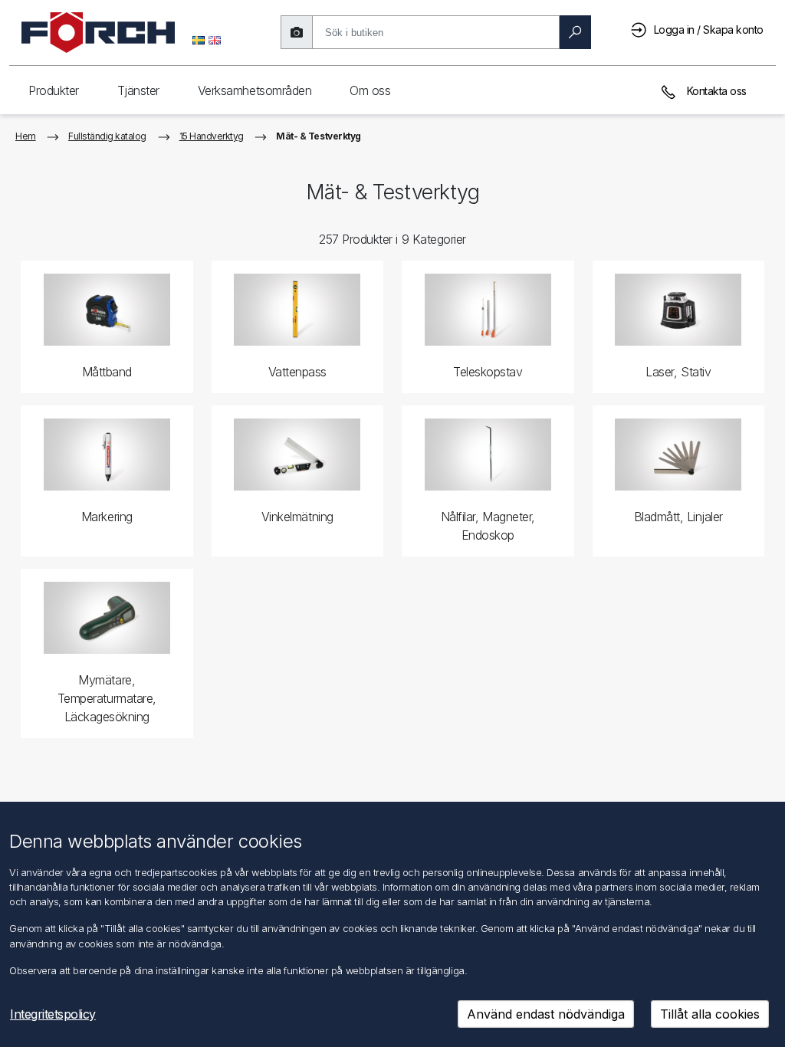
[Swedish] (198, 39)
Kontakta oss (715, 90)
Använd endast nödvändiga (546, 1014)
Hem (25, 136)
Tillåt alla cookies (710, 1014)
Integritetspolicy (53, 1014)
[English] (215, 39)
